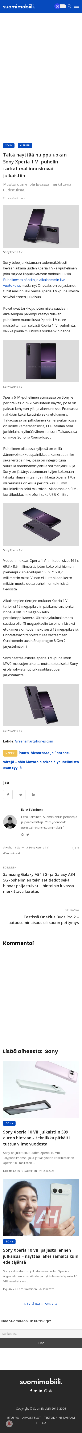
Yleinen (25, 145)
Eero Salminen (32, 809)
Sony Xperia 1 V (39, 847)
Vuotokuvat (12, 853)
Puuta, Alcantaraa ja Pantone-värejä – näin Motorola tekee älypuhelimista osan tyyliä (41, 760)
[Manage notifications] (9, 1423)
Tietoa (41, 1423)
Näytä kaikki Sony (38, 1304)
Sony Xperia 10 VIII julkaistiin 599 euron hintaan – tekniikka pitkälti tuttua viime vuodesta (36, 1138)
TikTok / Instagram (59, 1418)
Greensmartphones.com (34, 741)
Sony (8, 145)
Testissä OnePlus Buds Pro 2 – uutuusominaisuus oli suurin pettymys (43, 919)
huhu (8, 847)
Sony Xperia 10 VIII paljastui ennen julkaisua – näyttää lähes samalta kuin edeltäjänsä (40, 1256)
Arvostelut (31, 1418)
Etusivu (13, 1418)
